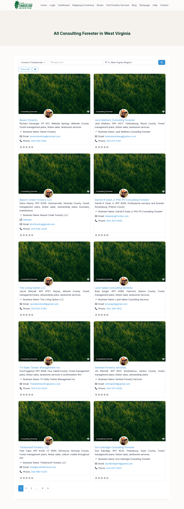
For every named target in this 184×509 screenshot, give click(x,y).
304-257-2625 (114, 468)
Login (52, 5)
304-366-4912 (114, 308)
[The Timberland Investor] (23, 5)
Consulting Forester (29, 111)
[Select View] (35, 69)
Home (44, 5)
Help (155, 5)
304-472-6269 (114, 388)
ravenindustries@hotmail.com (45, 136)
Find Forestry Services (117, 5)
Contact (164, 5)
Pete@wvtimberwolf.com (43, 467)
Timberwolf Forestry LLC (34, 447)
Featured (24, 69)
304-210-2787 (113, 141)
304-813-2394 (38, 308)
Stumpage (144, 5)
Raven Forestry (29, 120)
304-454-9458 (114, 220)
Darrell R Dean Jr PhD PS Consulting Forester (122, 199)
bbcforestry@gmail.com (42, 224)
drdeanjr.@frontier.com (117, 216)
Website (27, 219)
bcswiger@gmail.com (116, 304)
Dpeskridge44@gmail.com (119, 463)
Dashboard (64, 5)
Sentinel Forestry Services (110, 367)
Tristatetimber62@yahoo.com (45, 384)
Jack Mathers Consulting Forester (115, 120)
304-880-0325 (39, 471)
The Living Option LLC (32, 287)
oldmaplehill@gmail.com (117, 384)
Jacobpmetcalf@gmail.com (44, 304)
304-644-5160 (38, 141)
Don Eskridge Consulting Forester (115, 447)
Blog (134, 5)
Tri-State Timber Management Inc (40, 367)
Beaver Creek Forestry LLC (36, 199)
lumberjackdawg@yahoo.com (120, 136)
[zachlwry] (54, 113)
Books (100, 5)
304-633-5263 (39, 388)
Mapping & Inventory (83, 5)
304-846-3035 (39, 229)
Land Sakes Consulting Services (114, 287)
